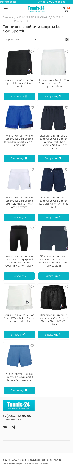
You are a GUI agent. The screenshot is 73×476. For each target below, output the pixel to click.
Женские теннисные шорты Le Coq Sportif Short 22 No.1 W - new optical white (19, 202)
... (4, 21)
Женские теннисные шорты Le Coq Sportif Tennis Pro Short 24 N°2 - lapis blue (19, 140)
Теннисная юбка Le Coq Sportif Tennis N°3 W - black (19, 83)
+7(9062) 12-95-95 (17, 416)
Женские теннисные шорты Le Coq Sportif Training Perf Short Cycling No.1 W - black (19, 261)
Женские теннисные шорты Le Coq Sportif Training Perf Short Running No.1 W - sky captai (53, 142)
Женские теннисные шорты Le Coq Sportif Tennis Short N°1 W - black (53, 319)
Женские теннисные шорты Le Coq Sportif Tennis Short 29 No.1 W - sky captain (54, 261)
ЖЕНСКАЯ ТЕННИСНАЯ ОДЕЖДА (38, 17)
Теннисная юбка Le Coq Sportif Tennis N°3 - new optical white (54, 83)
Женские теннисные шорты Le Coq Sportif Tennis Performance (19, 377)
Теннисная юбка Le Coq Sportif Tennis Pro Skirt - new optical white (19, 318)
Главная (8, 17)
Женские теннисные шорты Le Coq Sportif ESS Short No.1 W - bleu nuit (53, 202)
